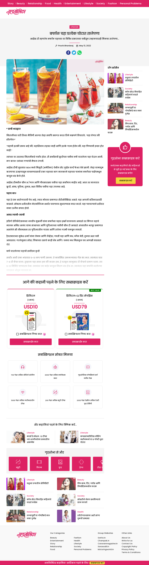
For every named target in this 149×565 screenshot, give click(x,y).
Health (58, 3)
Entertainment (73, 3)
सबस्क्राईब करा (30, 341)
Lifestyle (88, 3)
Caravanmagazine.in (108, 543)
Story (11, 3)
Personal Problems (130, 3)
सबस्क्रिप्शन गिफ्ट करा (30, 333)
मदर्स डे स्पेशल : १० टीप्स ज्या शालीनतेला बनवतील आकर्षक (38, 439)
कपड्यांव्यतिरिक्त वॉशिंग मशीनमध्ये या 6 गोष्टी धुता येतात (91, 439)
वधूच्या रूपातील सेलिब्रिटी (38, 483)
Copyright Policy (129, 546)
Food (48, 3)
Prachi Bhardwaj (65, 45)
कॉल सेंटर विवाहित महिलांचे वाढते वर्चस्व (133, 95)
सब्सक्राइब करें (125, 180)
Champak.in (103, 540)
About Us (126, 537)
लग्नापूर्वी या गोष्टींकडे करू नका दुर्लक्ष (133, 110)
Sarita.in (102, 537)
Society (100, 3)
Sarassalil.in (103, 546)
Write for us (127, 540)
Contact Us (127, 543)
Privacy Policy (128, 549)
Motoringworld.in (106, 549)
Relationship (35, 3)
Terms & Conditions (131, 552)
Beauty (21, 3)
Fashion (112, 3)
